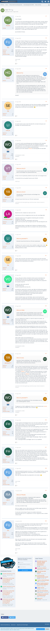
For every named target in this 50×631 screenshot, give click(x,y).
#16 (46, 419)
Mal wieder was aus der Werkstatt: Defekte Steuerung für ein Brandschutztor (42, 562)
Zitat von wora (20, 358)
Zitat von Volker (21, 310)
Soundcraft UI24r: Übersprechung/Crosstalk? (42, 576)
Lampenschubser (40, 569)
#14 (46, 353)
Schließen (47, 629)
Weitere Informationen (40, 629)
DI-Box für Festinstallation (42, 590)
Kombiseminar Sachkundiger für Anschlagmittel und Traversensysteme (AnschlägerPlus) (8, 580)
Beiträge (4, 28)
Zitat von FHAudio (21, 494)
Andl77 (38, 581)
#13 (46, 305)
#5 (46, 120)
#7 (46, 164)
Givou (38, 596)
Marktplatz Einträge (6, 54)
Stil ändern (47, 624)
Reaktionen (5, 50)
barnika (38, 585)
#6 (46, 140)
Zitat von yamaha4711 (22, 238)
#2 (46, 38)
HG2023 (8, 11)
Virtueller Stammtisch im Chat (9, 573)
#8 (46, 187)
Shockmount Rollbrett (41, 568)
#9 (46, 209)
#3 (46, 68)
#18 (46, 468)
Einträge (4, 52)
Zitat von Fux (20, 73)
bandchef (38, 578)
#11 (46, 255)
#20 (46, 520)
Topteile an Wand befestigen (43, 580)
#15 (46, 393)
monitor (30, 148)
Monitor (22, 371)
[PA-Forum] (8, 1)
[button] (48, 1)
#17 (46, 447)
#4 (46, 101)
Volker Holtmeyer (40, 592)
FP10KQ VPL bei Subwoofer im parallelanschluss (42, 594)
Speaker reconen (40, 587)
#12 (46, 275)
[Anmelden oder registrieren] (45, 1)
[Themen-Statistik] (48, 5)
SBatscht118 (39, 598)
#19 (46, 490)
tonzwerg (38, 588)
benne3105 (39, 599)
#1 (46, 16)
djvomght (38, 566)
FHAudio (38, 573)
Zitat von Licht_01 (21, 168)
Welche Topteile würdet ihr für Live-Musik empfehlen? (42, 584)
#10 (46, 234)
